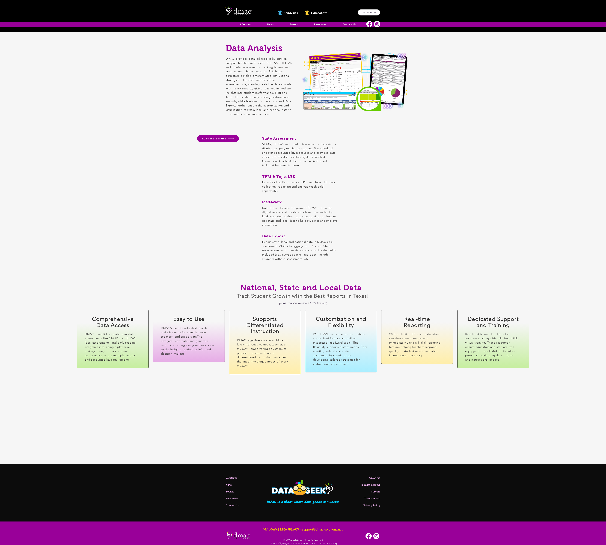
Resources (232, 498)
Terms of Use (372, 498)
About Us (374, 478)
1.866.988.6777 (289, 529)
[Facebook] (369, 24)
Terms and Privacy (328, 543)
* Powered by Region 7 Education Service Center (293, 543)
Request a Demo (370, 484)
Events (230, 491)
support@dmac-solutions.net (322, 529)
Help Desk (497, 334)
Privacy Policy (371, 505)
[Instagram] (377, 24)
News (229, 484)
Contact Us (233, 505)
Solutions (232, 478)
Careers (375, 491)
